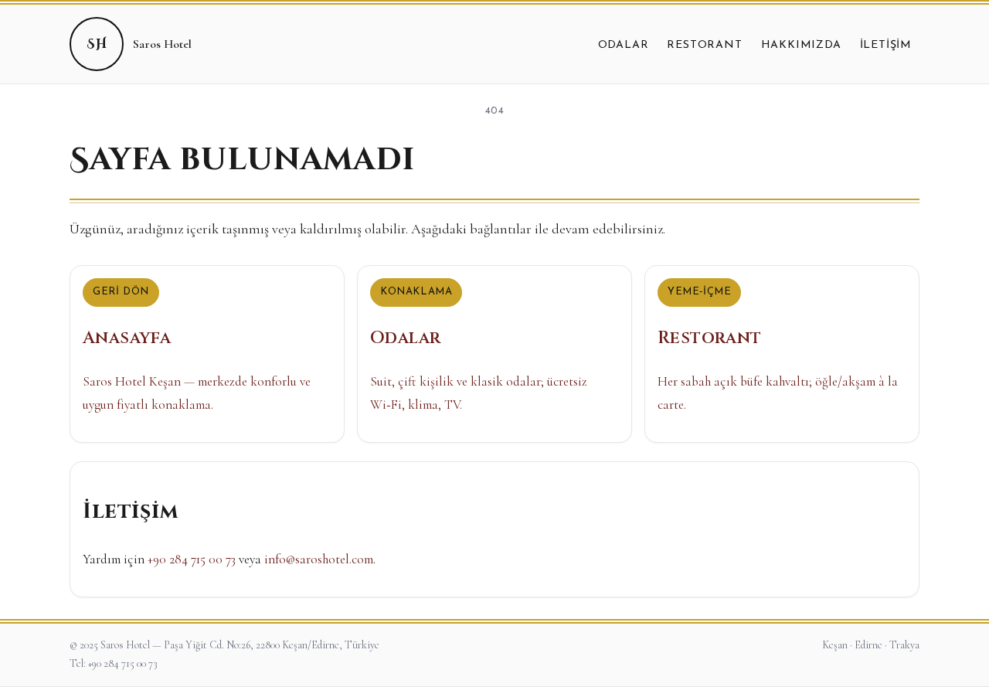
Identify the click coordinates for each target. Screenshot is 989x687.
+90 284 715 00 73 (192, 559)
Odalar (623, 45)
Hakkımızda (801, 45)
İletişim (886, 45)
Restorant (704, 45)
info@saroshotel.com (318, 559)
